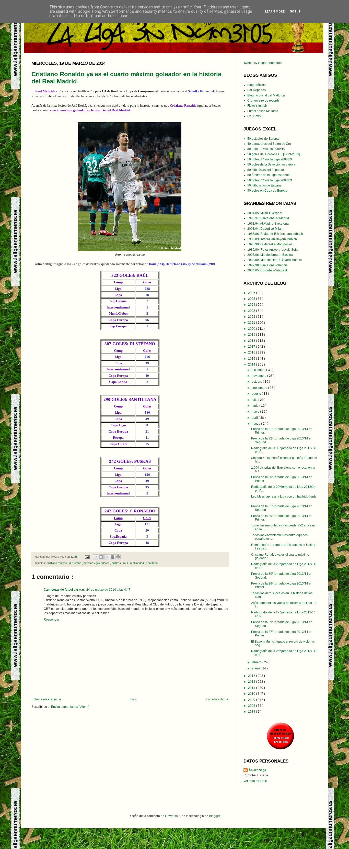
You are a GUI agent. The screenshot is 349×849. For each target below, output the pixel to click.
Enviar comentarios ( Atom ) (70, 707)
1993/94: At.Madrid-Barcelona (268, 223)
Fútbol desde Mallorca (262, 111)
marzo (256, 423)
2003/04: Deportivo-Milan (265, 228)
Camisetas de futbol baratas (64, 589)
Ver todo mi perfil (255, 781)
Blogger (214, 816)
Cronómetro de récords (263, 100)
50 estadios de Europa (263, 138)
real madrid (137, 563)
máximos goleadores (97, 563)
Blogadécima (256, 85)
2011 (252, 688)
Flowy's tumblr (257, 105)
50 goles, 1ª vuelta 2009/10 (266, 149)
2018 (252, 341)
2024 (252, 304)
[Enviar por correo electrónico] (95, 556)
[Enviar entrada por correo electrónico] (87, 556)
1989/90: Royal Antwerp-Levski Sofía (272, 249)
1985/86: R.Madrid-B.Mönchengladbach (275, 234)
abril (255, 418)
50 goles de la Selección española (271, 164)
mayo (256, 411)
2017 (252, 346)
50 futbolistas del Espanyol (266, 170)
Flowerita (171, 816)
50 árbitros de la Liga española (268, 175)
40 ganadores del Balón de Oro (269, 144)
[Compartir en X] (106, 556)
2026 (252, 293)
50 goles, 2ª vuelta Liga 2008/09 (269, 159)
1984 (252, 711)
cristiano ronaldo (57, 563)
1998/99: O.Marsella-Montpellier (269, 244)
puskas (117, 563)
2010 (252, 694)
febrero (257, 662)
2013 (252, 676)
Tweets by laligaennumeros (262, 63)
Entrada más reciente (46, 699)
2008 (252, 706)
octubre (257, 381)
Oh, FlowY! (254, 116)
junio (255, 405)
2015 (252, 358)
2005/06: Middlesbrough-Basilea (270, 255)
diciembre (259, 370)
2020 (252, 328)
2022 (252, 316)
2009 (252, 700)
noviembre (259, 376)
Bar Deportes (256, 90)
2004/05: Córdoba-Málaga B (267, 270)
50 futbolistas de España (264, 185)
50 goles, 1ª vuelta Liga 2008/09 (269, 180)
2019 (252, 334)
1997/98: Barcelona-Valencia (267, 265)
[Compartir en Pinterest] (118, 556)
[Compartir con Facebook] (112, 556)
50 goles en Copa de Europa (267, 190)
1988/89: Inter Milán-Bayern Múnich (272, 239)
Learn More (275, 11)
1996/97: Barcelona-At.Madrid (268, 218)
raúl (126, 563)
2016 (252, 352)
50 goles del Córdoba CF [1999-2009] (273, 154)
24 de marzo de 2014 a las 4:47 (108, 589)
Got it (295, 11)
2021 (252, 322)
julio (255, 400)
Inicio (133, 699)
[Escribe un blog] (101, 556)
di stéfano (75, 563)
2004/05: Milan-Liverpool (264, 213)
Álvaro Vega (257, 770)
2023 (252, 311)
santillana (152, 563)
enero (256, 668)
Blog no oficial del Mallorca (266, 95)
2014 (252, 364)
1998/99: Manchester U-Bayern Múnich (274, 260)
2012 (252, 681)
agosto (257, 393)
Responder (51, 619)
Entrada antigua (217, 699)
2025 (252, 299)
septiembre (260, 388)
